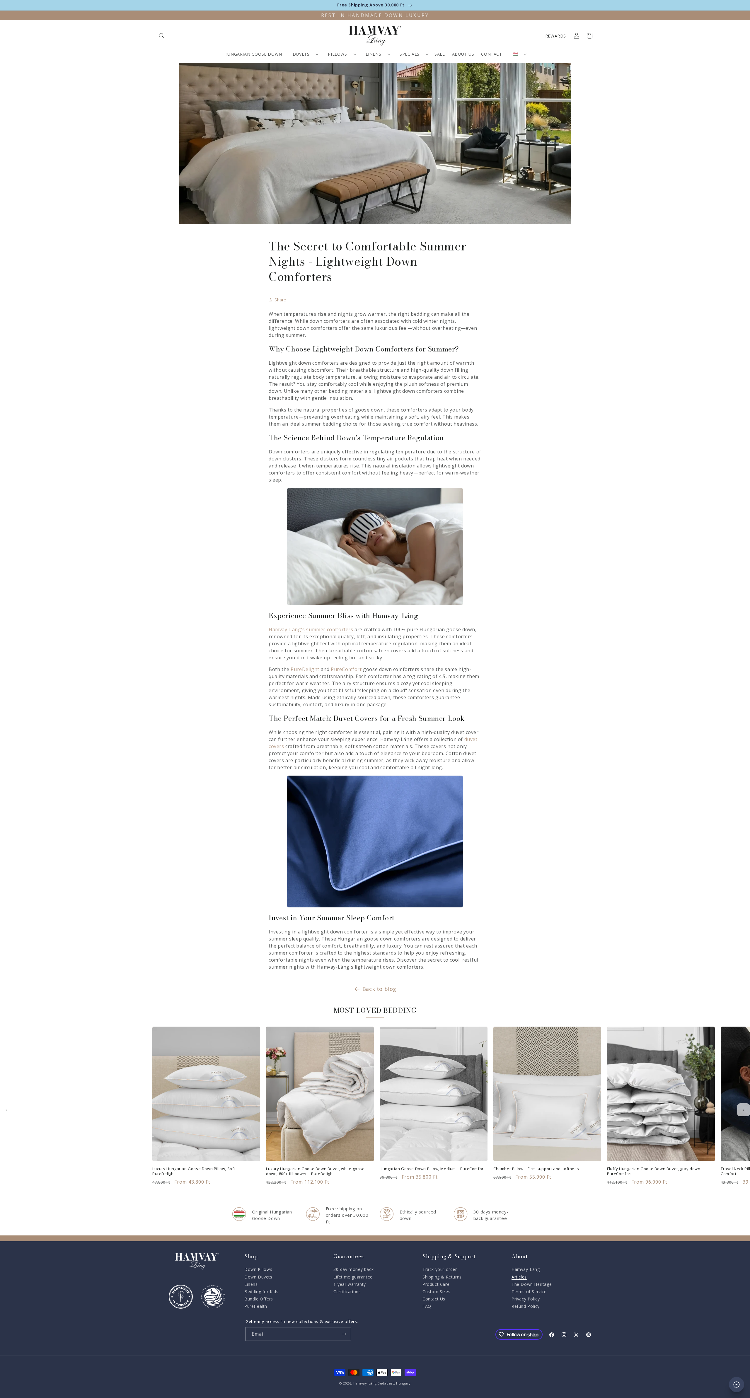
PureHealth (255, 1306)
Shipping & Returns (442, 1277)
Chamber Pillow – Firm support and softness (536, 1168)
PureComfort (346, 669)
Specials (410, 54)
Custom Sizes (436, 1291)
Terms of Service (529, 1291)
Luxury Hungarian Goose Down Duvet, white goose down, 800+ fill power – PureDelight (315, 1171)
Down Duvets (258, 1277)
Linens (373, 54)
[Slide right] (743, 1109)
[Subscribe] (344, 1334)
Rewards (555, 36)
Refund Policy (526, 1306)
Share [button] (280, 300)
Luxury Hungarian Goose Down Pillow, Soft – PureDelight (195, 1171)
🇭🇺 (515, 54)
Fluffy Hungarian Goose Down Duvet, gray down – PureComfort (655, 1171)
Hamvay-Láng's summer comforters (311, 629)
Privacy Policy (526, 1299)
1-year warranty (349, 1284)
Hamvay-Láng (526, 1269)
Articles (519, 1277)
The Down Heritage (532, 1284)
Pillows (337, 54)
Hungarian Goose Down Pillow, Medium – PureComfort (432, 1168)
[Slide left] (6, 1109)
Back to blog (379, 988)
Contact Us (433, 1299)
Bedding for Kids (261, 1291)
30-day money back (353, 1269)
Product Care (435, 1284)
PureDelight (305, 669)
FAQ (426, 1306)
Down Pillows (258, 1269)
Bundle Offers (258, 1299)
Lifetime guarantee (353, 1277)
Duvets (301, 54)
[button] (161, 35)
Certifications (347, 1291)
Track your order (439, 1269)
